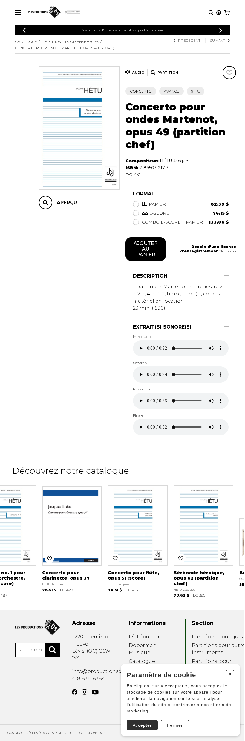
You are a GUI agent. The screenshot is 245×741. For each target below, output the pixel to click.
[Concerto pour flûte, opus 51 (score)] (138, 538)
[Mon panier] (227, 13)
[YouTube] (95, 692)
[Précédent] (24, 30)
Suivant (217, 40)
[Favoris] (229, 72)
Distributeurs (145, 637)
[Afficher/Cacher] (226, 275)
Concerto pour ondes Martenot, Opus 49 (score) (64, 48)
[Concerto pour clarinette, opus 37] (72, 538)
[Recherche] (211, 13)
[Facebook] (74, 692)
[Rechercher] (52, 650)
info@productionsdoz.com (105, 671)
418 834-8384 (88, 678)
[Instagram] (84, 692)
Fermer (175, 725)
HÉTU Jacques (175, 161)
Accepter (142, 725)
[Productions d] (37, 627)
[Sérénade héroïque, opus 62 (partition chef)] (203, 541)
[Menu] (18, 13)
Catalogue (26, 41)
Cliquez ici (227, 251)
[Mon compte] (218, 13)
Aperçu (67, 202)
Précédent (189, 40)
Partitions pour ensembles (70, 41)
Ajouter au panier (146, 249)
